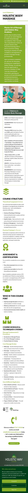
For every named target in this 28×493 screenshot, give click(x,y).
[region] (14, 479)
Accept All (14, 481)
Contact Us (14, 443)
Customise (14, 485)
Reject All (14, 489)
